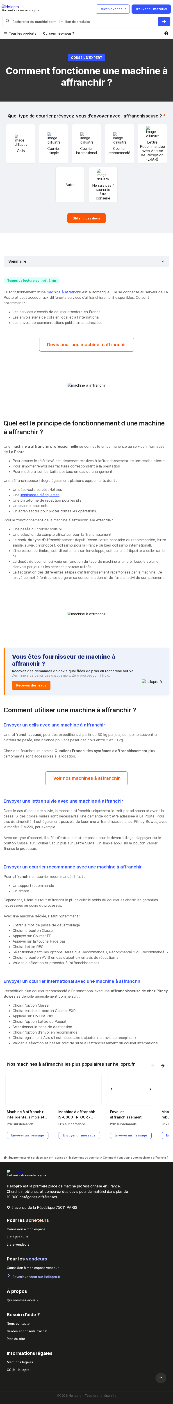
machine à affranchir (64, 292)
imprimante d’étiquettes (39, 495)
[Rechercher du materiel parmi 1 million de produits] (164, 21)
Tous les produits (22, 33)
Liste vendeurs (18, 1244)
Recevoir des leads (31, 685)
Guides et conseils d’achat (27, 1331)
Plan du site (16, 1339)
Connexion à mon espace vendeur (33, 1268)
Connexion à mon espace (26, 1229)
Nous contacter (19, 1323)
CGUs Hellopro (18, 1370)
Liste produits (18, 1237)
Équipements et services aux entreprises (37, 1157)
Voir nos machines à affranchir (86, 778)
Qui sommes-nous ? (58, 33)
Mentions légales (20, 1362)
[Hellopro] (5, 1158)
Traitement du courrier (84, 1157)
